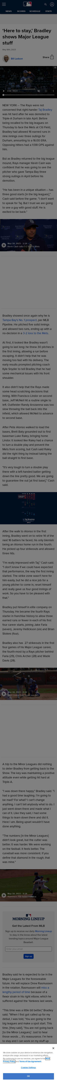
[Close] (53, 1048)
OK (28, 1076)
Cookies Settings (28, 1067)
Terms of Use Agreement (30, 1061)
